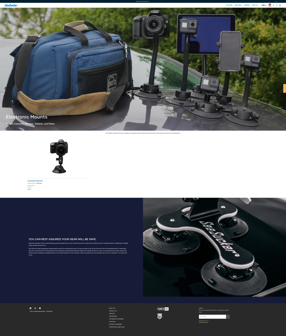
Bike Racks (238, 5)
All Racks (229, 5)
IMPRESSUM (113, 316)
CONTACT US (113, 311)
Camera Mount (35, 180)
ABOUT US (112, 308)
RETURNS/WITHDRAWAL (116, 319)
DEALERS (112, 313)
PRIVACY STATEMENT (115, 324)
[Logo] (11, 5)
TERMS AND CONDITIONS (117, 327)
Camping (247, 5)
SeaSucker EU (206, 320)
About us (255, 5)
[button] (279, 5)
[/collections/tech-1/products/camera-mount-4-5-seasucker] (58, 157)
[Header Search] (274, 5)
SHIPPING (112, 321)
